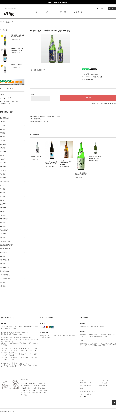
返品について (96, 103)
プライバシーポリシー (86, 394)
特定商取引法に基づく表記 (87, 391)
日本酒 (7, 21)
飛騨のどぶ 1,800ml (16, 64)
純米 (13, 21)
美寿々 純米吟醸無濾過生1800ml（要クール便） (81, 173)
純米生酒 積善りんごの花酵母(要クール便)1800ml (66, 162)
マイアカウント (103, 380)
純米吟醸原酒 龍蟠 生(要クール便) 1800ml (17, 35)
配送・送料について (85, 385)
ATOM (85, 397)
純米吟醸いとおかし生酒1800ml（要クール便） (17, 49)
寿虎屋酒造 (9, 22)
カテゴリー (49, 12)
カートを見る (103, 383)
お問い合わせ (78, 12)
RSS (81, 397)
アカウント (102, 8)
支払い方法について (85, 383)
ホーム (38, 12)
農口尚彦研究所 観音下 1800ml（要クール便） (95, 157)
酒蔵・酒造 (63, 12)
